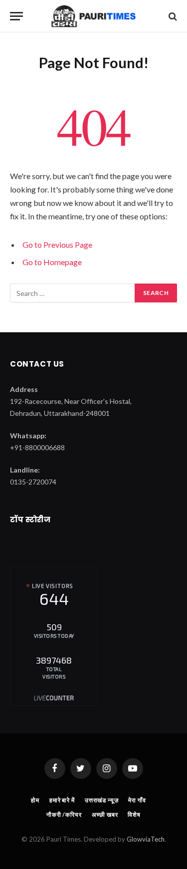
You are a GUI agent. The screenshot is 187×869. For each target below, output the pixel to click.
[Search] (172, 16)
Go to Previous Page (57, 244)
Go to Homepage (52, 262)
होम (35, 800)
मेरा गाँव (137, 800)
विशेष (134, 814)
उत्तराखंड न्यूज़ (102, 800)
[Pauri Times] (93, 16)
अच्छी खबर (105, 814)
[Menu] (16, 16)
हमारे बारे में (62, 800)
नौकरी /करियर (64, 814)
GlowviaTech (146, 839)
